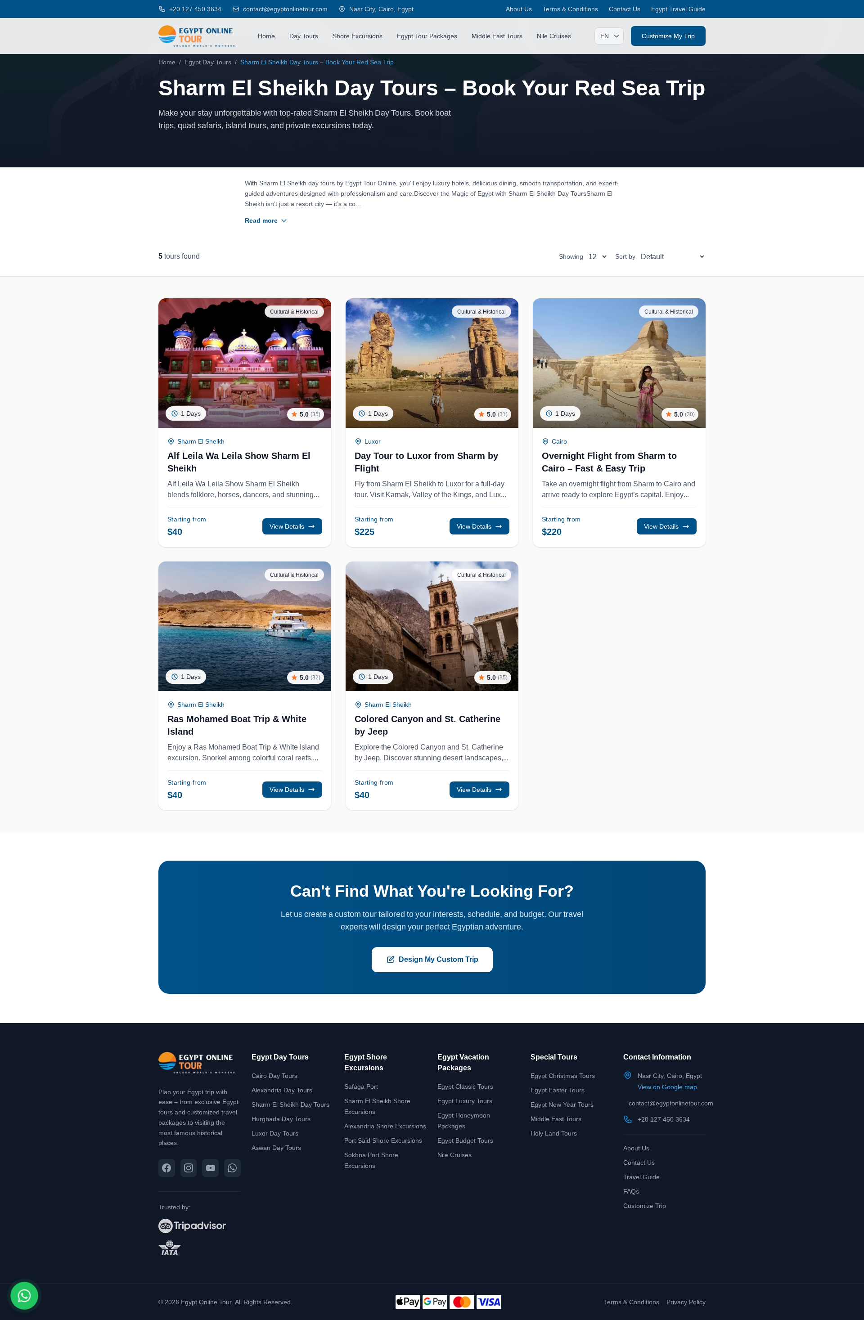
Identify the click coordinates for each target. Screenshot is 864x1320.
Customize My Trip (668, 36)
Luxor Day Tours (275, 1133)
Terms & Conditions (570, 9)
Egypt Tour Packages (427, 36)
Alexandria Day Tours (282, 1090)
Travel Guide (641, 1177)
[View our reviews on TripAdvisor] (199, 1226)
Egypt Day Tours (207, 62)
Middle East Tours (497, 36)
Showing (571, 256)
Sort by (625, 256)
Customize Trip (644, 1205)
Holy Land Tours (554, 1133)
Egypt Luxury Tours (464, 1100)
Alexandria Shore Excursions (385, 1126)
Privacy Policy (686, 1302)
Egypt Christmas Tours (563, 1075)
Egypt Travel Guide (678, 9)
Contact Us (624, 9)
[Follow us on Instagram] (188, 1168)
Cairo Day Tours (274, 1075)
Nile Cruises (554, 36)
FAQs (631, 1191)
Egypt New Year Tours (562, 1104)
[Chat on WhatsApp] (24, 1295)
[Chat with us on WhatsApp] (232, 1168)
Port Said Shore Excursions (383, 1140)
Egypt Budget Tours (465, 1140)
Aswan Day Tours (276, 1147)
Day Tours (303, 36)
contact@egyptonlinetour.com (671, 1103)
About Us (519, 9)
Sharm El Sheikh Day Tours (290, 1104)
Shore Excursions (357, 36)
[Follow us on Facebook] (166, 1168)
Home (266, 36)
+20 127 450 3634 (664, 1119)
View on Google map (667, 1087)
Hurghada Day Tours (281, 1118)
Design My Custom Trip (438, 959)
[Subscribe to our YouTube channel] (210, 1168)
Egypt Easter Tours (558, 1090)
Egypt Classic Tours (465, 1086)
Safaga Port (361, 1086)
